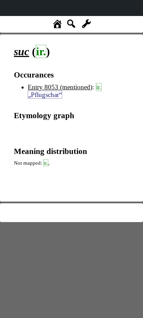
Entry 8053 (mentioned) (60, 87)
